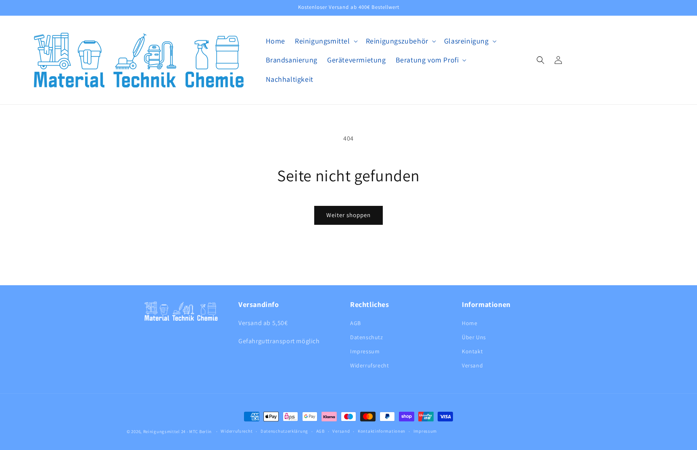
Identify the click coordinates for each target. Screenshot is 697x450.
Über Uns (474, 337)
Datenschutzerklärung (284, 431)
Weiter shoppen (348, 215)
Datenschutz (366, 337)
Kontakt (472, 351)
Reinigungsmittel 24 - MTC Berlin (177, 431)
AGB (355, 323)
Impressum (365, 351)
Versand (472, 365)
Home (469, 323)
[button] (325, 40)
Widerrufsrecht (369, 365)
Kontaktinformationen (381, 431)
